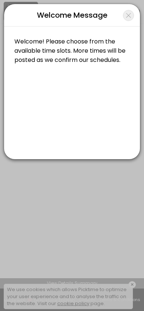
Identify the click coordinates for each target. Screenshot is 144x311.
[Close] (128, 15)
